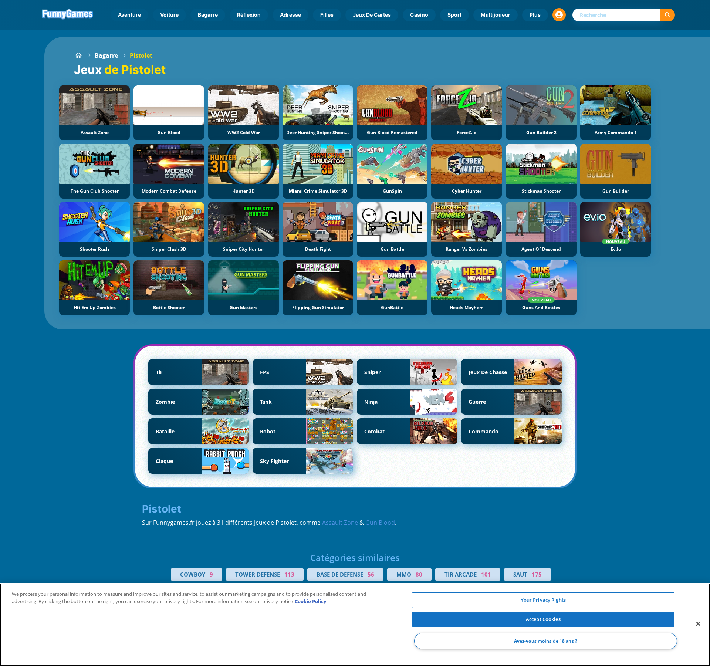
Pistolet (141, 55)
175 (537, 574)
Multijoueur (495, 14)
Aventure (129, 14)
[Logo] (67, 15)
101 (486, 574)
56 (371, 574)
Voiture (169, 14)
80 (419, 574)
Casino (419, 14)
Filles (327, 14)
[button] (559, 14)
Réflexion (249, 14)
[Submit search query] (667, 15)
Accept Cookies (543, 619)
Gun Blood (380, 522)
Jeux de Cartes (372, 14)
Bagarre (208, 14)
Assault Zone (340, 522)
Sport (454, 14)
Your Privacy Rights (543, 599)
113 (289, 574)
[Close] (698, 624)
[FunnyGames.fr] (78, 55)
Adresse (290, 14)
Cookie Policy (310, 601)
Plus (535, 14)
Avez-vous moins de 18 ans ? (545, 641)
